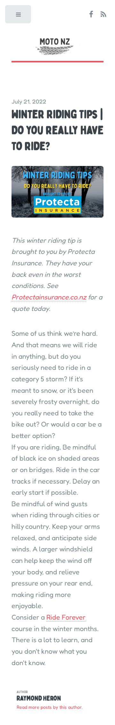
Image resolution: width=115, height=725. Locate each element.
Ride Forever (66, 617)
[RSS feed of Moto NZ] (103, 14)
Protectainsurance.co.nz (49, 297)
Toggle (18, 16)
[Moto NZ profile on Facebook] (91, 14)
